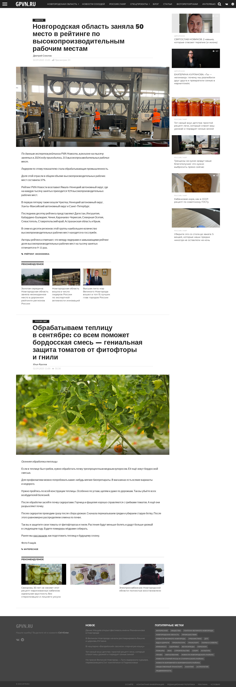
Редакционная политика (181, 684)
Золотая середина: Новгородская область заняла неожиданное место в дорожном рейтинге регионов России (34, 296)
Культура (205, 651)
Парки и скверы (209, 643)
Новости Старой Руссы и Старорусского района (180, 659)
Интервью (208, 4)
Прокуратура (178, 643)
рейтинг (29, 254)
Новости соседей (93, 4)
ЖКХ (169, 651)
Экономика (42, 254)
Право (159, 655)
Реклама (202, 684)
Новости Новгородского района (198, 655)
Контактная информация (150, 684)
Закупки (189, 667)
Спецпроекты (139, 4)
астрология (202, 667)
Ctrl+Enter (63, 632)
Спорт (195, 651)
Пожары (160, 651)
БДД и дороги (162, 643)
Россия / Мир (117, 4)
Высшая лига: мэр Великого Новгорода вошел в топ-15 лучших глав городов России (96, 293)
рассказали (40, 535)
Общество (176, 631)
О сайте (129, 684)
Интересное (31, 549)
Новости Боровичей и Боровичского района (178, 663)
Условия (215, 684)
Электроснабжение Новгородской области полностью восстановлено (140, 589)
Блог (156, 4)
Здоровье (174, 647)
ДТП (206, 639)
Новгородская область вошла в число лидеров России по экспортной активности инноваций (66, 294)
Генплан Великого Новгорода (198, 631)
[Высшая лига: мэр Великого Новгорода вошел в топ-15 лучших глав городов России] (97, 284)
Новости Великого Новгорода (170, 639)
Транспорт (193, 643)
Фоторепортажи (187, 4)
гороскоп (202, 647)
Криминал (161, 647)
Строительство (182, 651)
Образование (172, 655)
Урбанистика (194, 639)
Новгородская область (62, 4)
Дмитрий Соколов (42, 55)
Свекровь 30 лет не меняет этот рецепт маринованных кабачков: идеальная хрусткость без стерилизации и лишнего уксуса (41, 592)
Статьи (167, 4)
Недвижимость (163, 671)
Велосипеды (188, 647)
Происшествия (189, 635)
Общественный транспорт (169, 667)
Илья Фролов (40, 364)
